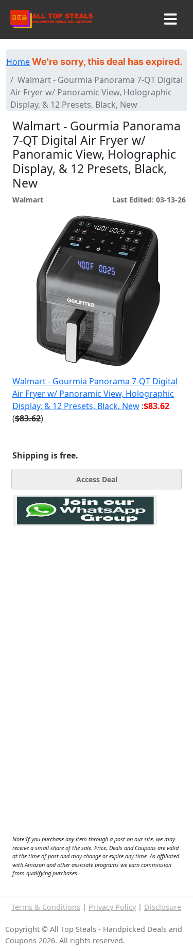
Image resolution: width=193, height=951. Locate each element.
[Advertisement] (85, 573)
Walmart (27, 200)
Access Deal (96, 479)
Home (18, 61)
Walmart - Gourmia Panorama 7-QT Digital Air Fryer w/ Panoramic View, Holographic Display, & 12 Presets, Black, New (95, 394)
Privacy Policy (112, 907)
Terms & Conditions (45, 907)
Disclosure (162, 907)
